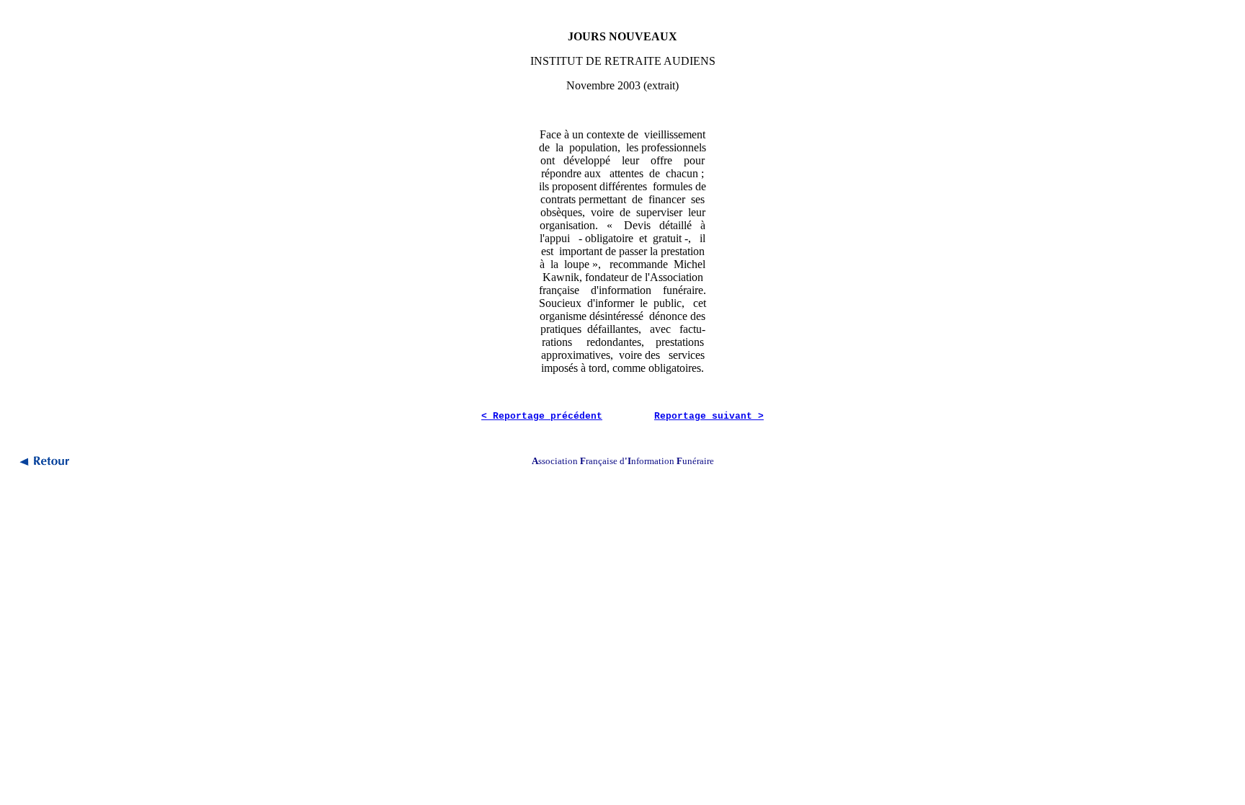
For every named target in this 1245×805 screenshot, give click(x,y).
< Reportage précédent (541, 416)
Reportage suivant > (709, 416)
